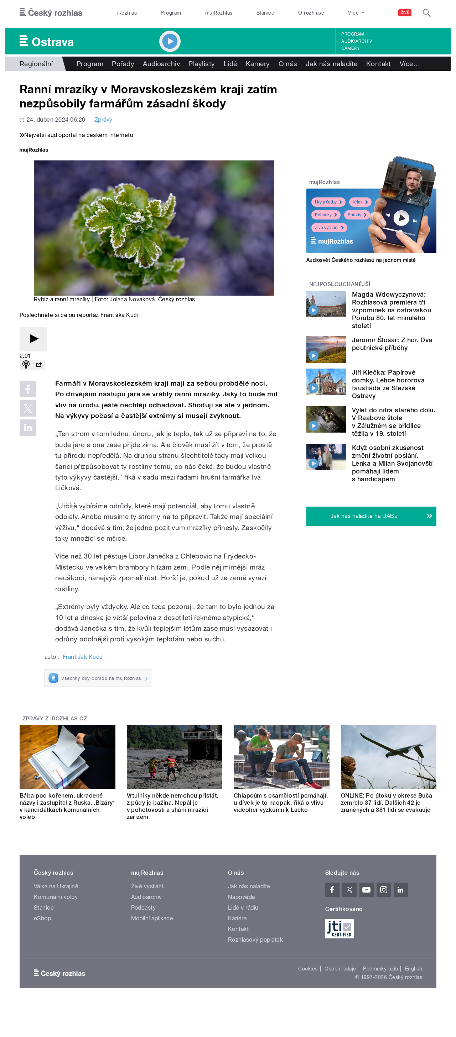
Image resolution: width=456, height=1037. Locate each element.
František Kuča (83, 657)
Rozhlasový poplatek (255, 939)
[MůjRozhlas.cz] (34, 150)
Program (171, 13)
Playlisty (201, 64)
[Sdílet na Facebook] (28, 389)
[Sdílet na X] (28, 408)
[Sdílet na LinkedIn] (28, 427)
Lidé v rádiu (243, 907)
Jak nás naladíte (332, 64)
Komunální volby (56, 897)
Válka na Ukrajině (56, 886)
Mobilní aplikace (152, 918)
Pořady (123, 64)
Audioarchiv (356, 41)
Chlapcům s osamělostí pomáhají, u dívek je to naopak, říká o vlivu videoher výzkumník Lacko (281, 802)
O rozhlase (311, 13)
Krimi (358, 202)
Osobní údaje (340, 969)
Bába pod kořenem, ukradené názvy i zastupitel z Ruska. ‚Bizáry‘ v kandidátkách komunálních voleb (67, 806)
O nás (288, 64)
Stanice (265, 13)
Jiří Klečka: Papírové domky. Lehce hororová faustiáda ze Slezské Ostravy (388, 384)
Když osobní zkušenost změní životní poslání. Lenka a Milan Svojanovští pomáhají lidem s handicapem (392, 463)
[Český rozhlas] (51, 13)
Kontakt (378, 64)
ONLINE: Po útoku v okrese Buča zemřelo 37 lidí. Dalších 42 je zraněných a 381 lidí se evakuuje (386, 802)
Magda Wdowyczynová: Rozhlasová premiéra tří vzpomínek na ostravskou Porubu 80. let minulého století (391, 310)
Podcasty (143, 907)
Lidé (230, 64)
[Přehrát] (33, 339)
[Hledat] (426, 13)
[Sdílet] (38, 365)
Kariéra (237, 918)
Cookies (307, 969)
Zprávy (103, 119)
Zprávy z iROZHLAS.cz (54, 718)
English (413, 969)
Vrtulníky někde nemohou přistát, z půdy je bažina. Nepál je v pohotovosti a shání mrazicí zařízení (172, 806)
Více (410, 64)
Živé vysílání (326, 227)
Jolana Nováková (132, 299)
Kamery (350, 48)
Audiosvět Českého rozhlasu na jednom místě (361, 260)
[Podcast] (26, 365)
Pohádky (323, 214)
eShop (42, 918)
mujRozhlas (219, 13)
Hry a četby (326, 202)
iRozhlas (127, 13)
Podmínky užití (380, 969)
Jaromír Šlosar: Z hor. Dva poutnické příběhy (392, 343)
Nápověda (241, 897)
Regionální (36, 64)
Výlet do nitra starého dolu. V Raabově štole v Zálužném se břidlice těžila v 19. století (393, 421)
